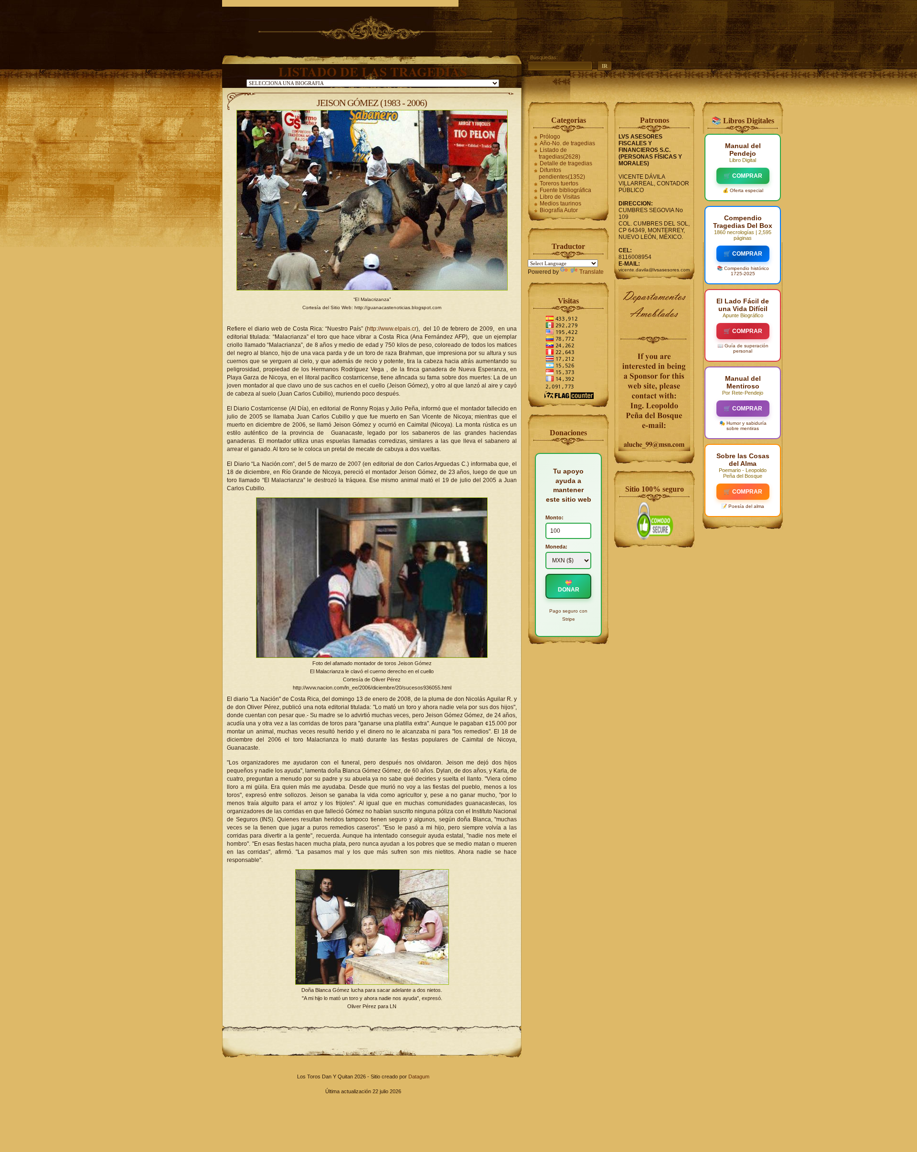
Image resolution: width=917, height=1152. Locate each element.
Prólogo (550, 136)
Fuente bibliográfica (565, 190)
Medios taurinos (560, 203)
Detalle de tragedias (566, 163)
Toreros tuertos (559, 183)
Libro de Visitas (560, 197)
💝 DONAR (568, 586)
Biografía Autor (559, 210)
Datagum (418, 1076)
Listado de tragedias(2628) (559, 153)
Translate (591, 272)
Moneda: (556, 546)
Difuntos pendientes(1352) (562, 173)
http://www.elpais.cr (391, 328)
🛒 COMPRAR (743, 175)
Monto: (554, 517)
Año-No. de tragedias (567, 143)
